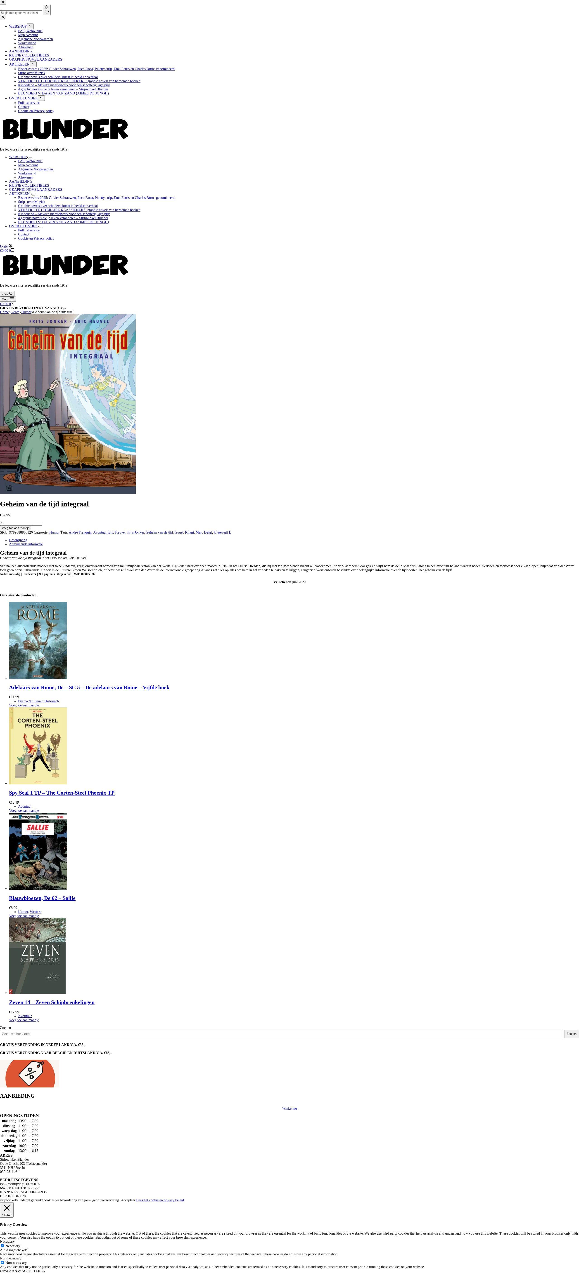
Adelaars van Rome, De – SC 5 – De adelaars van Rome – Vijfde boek (89, 687)
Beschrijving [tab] (18, 540)
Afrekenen (25, 177)
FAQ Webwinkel (30, 161)
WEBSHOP (18, 157)
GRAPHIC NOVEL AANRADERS (35, 189)
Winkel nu (289, 1108)
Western (35, 912)
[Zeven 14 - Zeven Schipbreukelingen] (37, 993)
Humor (54, 532)
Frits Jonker (135, 532)
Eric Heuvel (117, 532)
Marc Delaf (204, 532)
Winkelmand (27, 173)
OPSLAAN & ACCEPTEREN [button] (22, 1271)
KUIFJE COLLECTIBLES (29, 185)
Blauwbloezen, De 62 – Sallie (42, 898)
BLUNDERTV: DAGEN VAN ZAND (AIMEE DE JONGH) (63, 222)
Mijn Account (28, 165)
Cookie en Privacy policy (36, 238)
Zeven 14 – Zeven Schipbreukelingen (52, 1002)
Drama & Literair (30, 701)
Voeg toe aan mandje (15, 528)
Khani (189, 532)
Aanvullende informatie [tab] (26, 544)
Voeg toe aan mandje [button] (24, 705)
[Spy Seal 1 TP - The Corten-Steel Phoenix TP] (38, 783)
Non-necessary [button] (10, 1258)
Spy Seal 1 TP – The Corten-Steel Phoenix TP (62, 793)
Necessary (12, 1246)
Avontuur (100, 532)
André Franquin (80, 532)
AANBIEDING (20, 181)
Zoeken (5, 1028)
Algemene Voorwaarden (35, 169)
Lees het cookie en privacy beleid (160, 1200)
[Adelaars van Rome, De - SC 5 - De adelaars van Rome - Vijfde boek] (38, 678)
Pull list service (29, 230)
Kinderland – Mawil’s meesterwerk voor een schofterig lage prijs (64, 214)
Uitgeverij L (222, 532)
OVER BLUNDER (23, 226)
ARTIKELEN (19, 193)
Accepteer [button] (128, 1200)
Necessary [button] (7, 1241)
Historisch (51, 701)
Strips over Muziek (31, 202)
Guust (179, 532)
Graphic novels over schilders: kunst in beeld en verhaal (58, 206)
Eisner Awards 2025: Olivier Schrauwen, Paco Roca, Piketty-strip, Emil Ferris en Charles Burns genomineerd (96, 198)
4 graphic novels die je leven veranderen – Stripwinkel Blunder (63, 218)
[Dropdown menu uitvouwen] (30, 158)
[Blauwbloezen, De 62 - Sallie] (38, 888)
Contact (23, 234)
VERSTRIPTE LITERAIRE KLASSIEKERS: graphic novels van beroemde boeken (79, 210)
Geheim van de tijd (159, 532)
